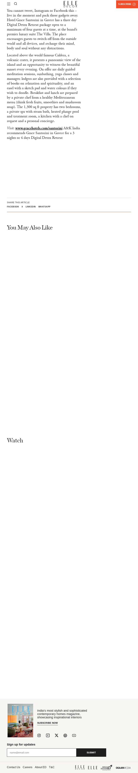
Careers (27, 767)
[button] (14, 206)
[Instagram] (39, 735)
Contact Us (13, 767)
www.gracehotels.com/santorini (38, 128)
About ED (40, 767)
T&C (52, 767)
